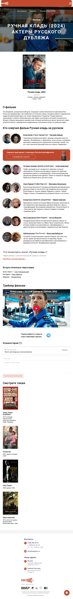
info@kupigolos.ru (34, 551)
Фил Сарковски (29, 218)
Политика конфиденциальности (35, 595)
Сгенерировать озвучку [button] (21, 157)
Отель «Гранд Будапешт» (8, 413)
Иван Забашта (17, 274)
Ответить (65, 350)
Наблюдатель (29, 233)
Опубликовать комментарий (13, 376)
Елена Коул (28, 200)
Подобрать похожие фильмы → (15, 259)
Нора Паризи (28, 184)
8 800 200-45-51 (33, 543)
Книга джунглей (9, 517)
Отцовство (7, 452)
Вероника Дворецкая (57, 184)
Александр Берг (62, 166)
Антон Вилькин (55, 218)
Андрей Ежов (16, 277)
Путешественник (30, 166)
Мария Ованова (59, 200)
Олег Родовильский (22, 272)
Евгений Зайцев (56, 135)
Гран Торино (7, 485)
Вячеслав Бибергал (55, 233)
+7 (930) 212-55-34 (34, 545)
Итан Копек (28, 135)
